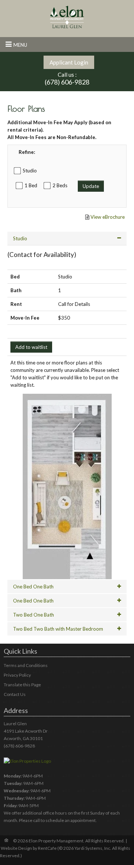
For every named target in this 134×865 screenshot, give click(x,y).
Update (91, 186)
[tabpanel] (67, 434)
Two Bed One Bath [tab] (33, 615)
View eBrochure (107, 217)
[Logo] (67, 17)
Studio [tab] (20, 238)
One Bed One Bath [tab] (33, 587)
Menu (20, 45)
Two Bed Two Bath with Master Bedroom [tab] (58, 629)
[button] (67, 486)
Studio (30, 171)
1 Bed (31, 185)
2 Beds (59, 185)
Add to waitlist (31, 347)
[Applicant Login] (69, 62)
